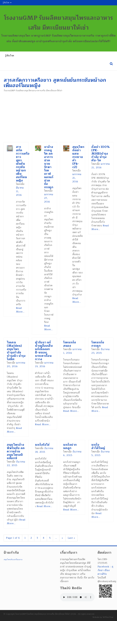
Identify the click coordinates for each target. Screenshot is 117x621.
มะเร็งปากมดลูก (70, 446)
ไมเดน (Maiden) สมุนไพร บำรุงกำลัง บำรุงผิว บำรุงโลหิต (16, 351)
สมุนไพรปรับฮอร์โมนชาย (13, 559)
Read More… (20, 310)
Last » (71, 538)
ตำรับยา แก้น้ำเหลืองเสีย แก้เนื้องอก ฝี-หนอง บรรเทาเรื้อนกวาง (44, 351)
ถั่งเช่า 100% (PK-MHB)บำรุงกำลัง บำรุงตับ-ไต (100, 153)
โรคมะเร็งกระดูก (97, 344)
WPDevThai (108, 617)
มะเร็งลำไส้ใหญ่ (98, 446)
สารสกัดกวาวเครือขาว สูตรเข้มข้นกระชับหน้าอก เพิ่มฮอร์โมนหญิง (23, 163)
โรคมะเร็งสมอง (69, 344)
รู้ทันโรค (6, 2)
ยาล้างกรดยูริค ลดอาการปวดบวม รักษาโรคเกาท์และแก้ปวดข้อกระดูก (48, 167)
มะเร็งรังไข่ (42, 444)
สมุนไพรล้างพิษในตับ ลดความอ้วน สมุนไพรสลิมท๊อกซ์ (16, 451)
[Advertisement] (58, 119)
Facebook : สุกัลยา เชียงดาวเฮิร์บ (105, 570)
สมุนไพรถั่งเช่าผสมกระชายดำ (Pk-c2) (78, 157)
